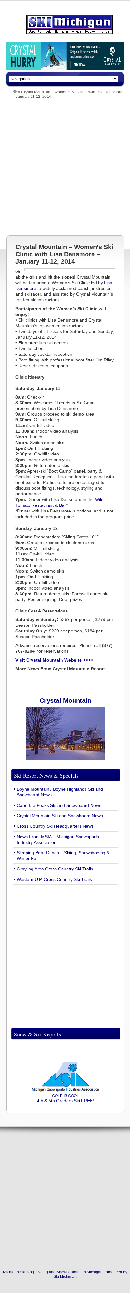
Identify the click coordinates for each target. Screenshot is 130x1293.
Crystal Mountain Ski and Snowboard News (60, 815)
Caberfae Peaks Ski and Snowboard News (59, 805)
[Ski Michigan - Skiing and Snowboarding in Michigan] (15, 92)
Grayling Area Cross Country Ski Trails (55, 868)
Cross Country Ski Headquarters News (55, 826)
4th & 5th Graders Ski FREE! (65, 1098)
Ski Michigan (65, 1276)
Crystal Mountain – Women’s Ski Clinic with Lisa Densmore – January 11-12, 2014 (64, 254)
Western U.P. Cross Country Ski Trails (54, 879)
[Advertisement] (65, 167)
